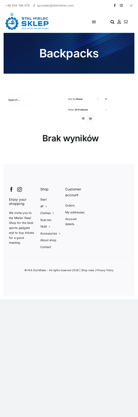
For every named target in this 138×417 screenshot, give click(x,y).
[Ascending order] (106, 99)
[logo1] (27, 14)
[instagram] (121, 5)
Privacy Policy (105, 270)
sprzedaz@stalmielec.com (55, 5)
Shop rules (87, 270)
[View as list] (90, 118)
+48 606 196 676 (18, 5)
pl (131, 5)
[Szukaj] (112, 22)
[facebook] (114, 5)
